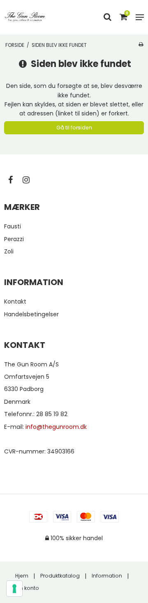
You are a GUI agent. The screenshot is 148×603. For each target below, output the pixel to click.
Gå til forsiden (74, 127)
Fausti (12, 226)
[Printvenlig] (141, 44)
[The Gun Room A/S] (25, 17)
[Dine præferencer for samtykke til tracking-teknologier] (14, 588)
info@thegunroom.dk (56, 427)
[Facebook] (14, 180)
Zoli (9, 251)
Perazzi (14, 239)
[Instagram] (30, 180)
